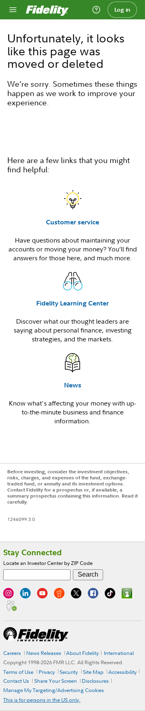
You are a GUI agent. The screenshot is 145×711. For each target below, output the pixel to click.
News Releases (43, 653)
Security (69, 672)
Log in (122, 9)
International (119, 653)
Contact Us (16, 681)
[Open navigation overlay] (13, 9)
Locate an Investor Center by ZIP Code (48, 563)
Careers (12, 653)
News (72, 385)
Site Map (93, 672)
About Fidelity (82, 653)
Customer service (72, 222)
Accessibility (122, 672)
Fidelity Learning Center (72, 303)
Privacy (47, 672)
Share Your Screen (55, 681)
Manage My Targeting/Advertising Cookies (53, 690)
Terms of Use (18, 672)
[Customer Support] (96, 10)
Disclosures (95, 681)
